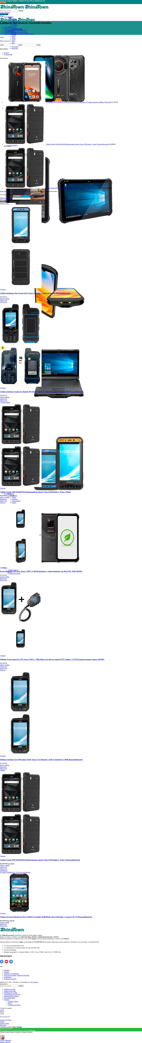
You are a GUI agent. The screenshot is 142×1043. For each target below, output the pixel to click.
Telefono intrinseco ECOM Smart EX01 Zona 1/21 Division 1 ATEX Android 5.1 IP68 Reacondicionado (41, 760)
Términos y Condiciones (11, 973)
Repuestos (15, 48)
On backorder (8, 54)
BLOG (10, 1003)
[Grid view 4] (5, 202)
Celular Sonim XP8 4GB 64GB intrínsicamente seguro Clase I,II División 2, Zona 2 (72, 188)
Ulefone (14, 19)
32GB (13, 38)
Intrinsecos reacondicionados (25, 191)
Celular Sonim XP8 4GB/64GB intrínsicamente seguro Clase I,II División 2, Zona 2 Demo (35, 492)
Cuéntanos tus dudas (14, 573)
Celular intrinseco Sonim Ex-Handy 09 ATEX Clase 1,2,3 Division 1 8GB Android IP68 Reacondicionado (42, 392)
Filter (38, 45)
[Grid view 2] (1, 202)
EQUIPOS (11, 494)
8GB (13, 41)
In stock (6, 53)
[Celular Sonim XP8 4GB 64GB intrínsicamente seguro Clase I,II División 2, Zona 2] (25, 188)
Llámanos (3, 2)
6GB (13, 43)
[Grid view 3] (3, 202)
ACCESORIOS (13, 145)
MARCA (11, 17)
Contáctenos (7, 977)
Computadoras (16, 501)
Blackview (15, 20)
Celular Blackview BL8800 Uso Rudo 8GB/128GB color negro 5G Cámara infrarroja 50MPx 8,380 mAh (78, 102)
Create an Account (5, 1020)
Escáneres (15, 499)
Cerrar (2, 37)
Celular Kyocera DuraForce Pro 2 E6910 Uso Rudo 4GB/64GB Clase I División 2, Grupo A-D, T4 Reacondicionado (46, 917)
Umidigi (14, 27)
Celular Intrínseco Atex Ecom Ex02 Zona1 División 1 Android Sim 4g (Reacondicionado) (35, 293)
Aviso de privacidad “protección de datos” (17, 975)
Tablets (14, 497)
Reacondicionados (10, 191)
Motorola (14, 26)
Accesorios (15, 47)
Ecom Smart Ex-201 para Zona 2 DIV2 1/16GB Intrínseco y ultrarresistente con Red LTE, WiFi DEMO (41, 571)
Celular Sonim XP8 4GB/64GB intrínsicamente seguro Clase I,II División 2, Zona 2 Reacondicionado (77, 144)
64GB (13, 36)
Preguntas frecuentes (10, 979)
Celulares (14, 495)
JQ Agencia (34, 982)
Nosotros (6, 970)
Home (2, 191)
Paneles (14, 502)
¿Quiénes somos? (13, 570)
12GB (13, 40)
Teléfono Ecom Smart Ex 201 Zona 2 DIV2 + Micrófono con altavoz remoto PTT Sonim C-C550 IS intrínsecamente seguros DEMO (52, 659)
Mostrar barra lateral (6, 198)
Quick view (3, 302)
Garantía (6, 972)
